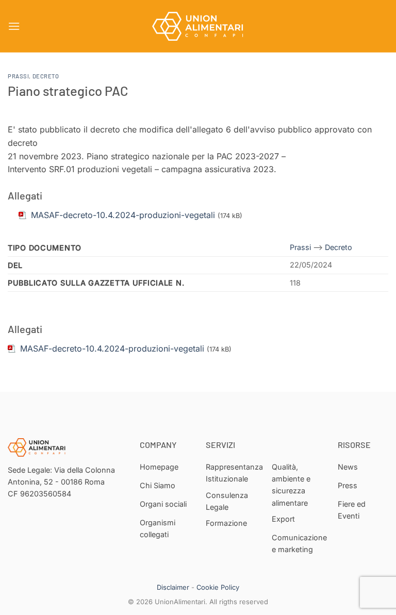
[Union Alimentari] (198, 26)
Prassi (18, 76)
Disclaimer (173, 587)
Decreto (45, 76)
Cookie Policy (217, 587)
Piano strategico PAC (68, 90)
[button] (14, 26)
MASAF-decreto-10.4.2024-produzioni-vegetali (112, 348)
